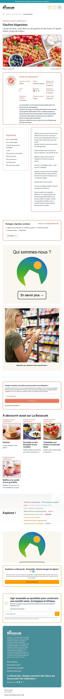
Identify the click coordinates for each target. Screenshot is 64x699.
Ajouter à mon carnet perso (14, 227)
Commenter (10, 236)
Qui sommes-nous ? (14, 665)
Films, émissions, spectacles (33, 508)
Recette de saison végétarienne (14, 14)
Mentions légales (8, 690)
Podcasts (48, 514)
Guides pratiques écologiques (34, 523)
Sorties (50, 511)
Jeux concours (8, 692)
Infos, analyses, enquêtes (50, 502)
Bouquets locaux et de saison (33, 514)
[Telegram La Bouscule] (54, 223)
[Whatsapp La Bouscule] (56, 223)
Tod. (23, 695)
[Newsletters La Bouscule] (23, 682)
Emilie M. (58, 69)
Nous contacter (12, 662)
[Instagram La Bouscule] (48, 223)
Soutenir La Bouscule (32, 582)
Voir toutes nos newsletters (12, 405)
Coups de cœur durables (32, 517)
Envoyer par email (12, 230)
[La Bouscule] (8, 7)
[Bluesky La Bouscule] (58, 223)
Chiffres (48, 523)
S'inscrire (49, 7)
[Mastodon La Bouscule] (52, 223)
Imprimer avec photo (29, 227)
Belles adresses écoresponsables (35, 511)
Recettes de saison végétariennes (35, 520)
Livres (26, 505)
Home (3, 14)
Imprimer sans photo (43, 227)
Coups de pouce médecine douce (40, 505)
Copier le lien (22, 230)
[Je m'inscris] (57, 614)
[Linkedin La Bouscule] (50, 223)
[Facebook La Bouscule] (46, 223)
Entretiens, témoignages (32, 502)
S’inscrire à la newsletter (15, 668)
